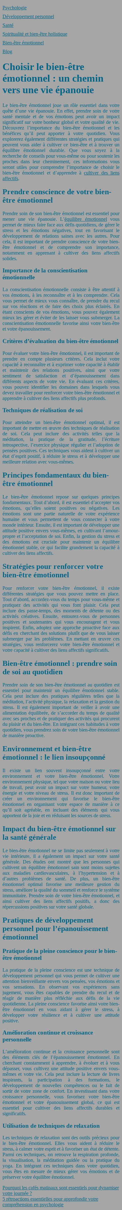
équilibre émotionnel (85, 219)
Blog (7, 51)
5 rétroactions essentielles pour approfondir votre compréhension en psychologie (50, 1201)
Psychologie (15, 7)
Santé (8, 25)
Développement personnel (28, 16)
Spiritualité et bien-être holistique (35, 34)
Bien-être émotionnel (23, 42)
